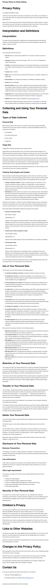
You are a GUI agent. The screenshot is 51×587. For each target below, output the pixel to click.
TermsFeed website (38, 206)
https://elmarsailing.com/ (33, 98)
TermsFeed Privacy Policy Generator (28, 26)
